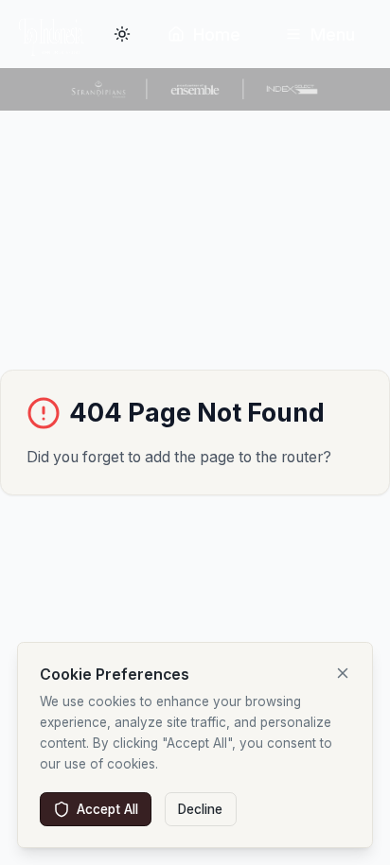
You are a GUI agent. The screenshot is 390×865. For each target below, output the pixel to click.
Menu (332, 34)
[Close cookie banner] (342, 673)
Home (216, 34)
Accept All (107, 809)
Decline (200, 809)
